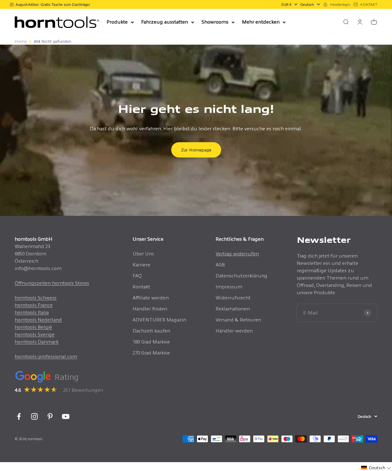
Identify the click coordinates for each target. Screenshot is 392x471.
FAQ (137, 275)
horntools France (34, 305)
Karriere (141, 264)
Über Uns (143, 253)
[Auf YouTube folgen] (66, 416)
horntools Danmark (36, 341)
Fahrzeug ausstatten (164, 21)
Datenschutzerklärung (241, 275)
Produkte (117, 21)
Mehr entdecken (261, 21)
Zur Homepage (196, 149)
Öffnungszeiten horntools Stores (52, 283)
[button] (376, 468)
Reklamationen (233, 308)
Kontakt (141, 286)
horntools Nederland (38, 319)
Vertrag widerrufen (237, 253)
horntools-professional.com (46, 356)
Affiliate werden (151, 297)
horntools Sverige (35, 334)
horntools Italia (32, 312)
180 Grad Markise (151, 341)
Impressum (229, 286)
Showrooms (215, 21)
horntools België (33, 327)
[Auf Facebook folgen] (19, 416)
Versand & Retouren (238, 319)
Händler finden (150, 308)
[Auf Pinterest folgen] (50, 416)
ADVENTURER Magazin (159, 319)
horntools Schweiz (36, 297)
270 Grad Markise (151, 352)
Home (21, 41)
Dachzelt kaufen (151, 330)
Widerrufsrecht (233, 297)
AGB (220, 264)
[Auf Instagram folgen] (34, 416)
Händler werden (234, 330)
